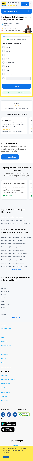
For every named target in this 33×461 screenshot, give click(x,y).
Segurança (4, 396)
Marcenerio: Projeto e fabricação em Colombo (13, 260)
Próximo (16, 86)
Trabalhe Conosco (5, 388)
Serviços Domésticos (6, 367)
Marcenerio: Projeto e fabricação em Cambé (12, 250)
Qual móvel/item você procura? (11, 43)
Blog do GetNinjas (5, 392)
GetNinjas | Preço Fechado (8, 379)
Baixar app (24, 4)
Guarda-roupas (10, 62)
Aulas (2, 333)
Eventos (3, 350)
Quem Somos (4, 375)
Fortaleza (3, 294)
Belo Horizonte (5, 304)
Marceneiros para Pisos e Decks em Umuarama (13, 220)
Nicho (7, 70)
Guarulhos (3, 314)
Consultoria (4, 341)
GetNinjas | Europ (5, 383)
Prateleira (9, 74)
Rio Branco (4, 285)
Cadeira (8, 51)
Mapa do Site (4, 400)
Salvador (3, 298)
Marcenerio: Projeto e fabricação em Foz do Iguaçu (14, 266)
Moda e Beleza (5, 354)
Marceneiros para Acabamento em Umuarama (12, 217)
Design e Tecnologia (6, 345)
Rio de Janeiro (5, 291)
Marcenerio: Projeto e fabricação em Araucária (13, 247)
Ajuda (2, 405)
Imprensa (15, 445)
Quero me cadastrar (10, 157)
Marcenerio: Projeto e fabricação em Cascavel (13, 256)
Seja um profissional (10, 11)
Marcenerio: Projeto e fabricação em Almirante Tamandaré (16, 237)
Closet (7, 59)
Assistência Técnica (6, 328)
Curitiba (3, 311)
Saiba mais (6, 452)
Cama (7, 55)
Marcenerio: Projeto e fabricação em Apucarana (13, 240)
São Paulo (3, 288)
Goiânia (3, 301)
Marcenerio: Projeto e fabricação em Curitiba (12, 263)
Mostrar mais (16, 270)
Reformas (3, 358)
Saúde (3, 363)
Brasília (3, 307)
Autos (2, 337)
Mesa (7, 66)
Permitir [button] (6, 457)
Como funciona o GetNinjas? (12, 30)
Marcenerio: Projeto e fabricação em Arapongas (13, 243)
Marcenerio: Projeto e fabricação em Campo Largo (14, 253)
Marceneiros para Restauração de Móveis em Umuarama (15, 223)
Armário (8, 47)
